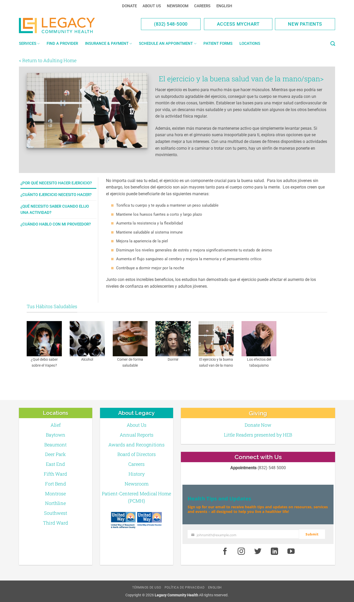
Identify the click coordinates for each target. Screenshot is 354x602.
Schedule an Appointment (166, 43)
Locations (249, 43)
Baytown (55, 435)
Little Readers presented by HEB (258, 435)
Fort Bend (55, 484)
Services (27, 43)
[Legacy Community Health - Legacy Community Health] (65, 25)
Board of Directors (136, 454)
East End (55, 464)
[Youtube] (291, 551)
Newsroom (177, 6)
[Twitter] (257, 551)
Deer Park (55, 454)
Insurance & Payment (107, 43)
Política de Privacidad (184, 587)
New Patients (305, 24)
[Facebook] (224, 551)
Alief (56, 425)
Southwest (55, 513)
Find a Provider (62, 43)
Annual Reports (136, 435)
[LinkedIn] (274, 551)
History (137, 474)
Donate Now (258, 425)
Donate (129, 6)
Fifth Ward (55, 474)
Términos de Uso (146, 587)
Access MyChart (238, 24)
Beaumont (55, 444)
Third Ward (55, 523)
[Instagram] (241, 551)
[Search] (332, 43)
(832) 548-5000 (171, 24)
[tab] (58, 183)
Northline (55, 503)
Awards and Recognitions (136, 444)
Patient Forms (217, 43)
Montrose (55, 493)
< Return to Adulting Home (47, 60)
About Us (152, 6)
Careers (202, 6)
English (224, 6)
